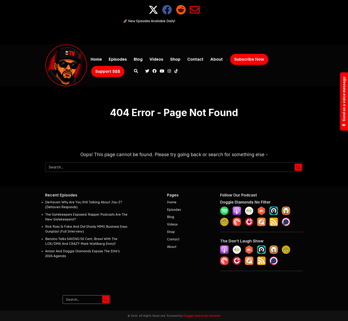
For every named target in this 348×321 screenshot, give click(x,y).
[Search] (136, 71)
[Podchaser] (286, 225)
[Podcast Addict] (261, 225)
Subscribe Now (249, 59)
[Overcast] (286, 214)
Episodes (118, 59)
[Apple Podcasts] (237, 214)
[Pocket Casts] (237, 225)
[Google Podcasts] (249, 214)
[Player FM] (249, 225)
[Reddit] (181, 13)
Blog (138, 59)
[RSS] (273, 225)
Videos (156, 59)
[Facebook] (167, 13)
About (216, 59)
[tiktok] (175, 71)
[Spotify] (224, 214)
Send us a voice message (344, 99)
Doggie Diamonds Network (202, 316)
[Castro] (273, 214)
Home (96, 59)
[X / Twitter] (153, 13)
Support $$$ (107, 71)
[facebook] (154, 71)
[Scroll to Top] (338, 311)
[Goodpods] (224, 225)
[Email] (195, 13)
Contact (195, 59)
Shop (175, 59)
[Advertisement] (174, 32)
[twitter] (147, 71)
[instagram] (169, 71)
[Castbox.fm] (261, 214)
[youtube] (162, 71)
